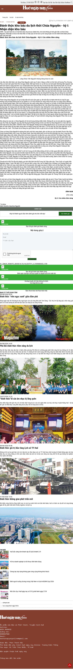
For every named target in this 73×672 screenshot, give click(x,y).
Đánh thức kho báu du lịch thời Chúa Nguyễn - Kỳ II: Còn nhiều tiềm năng (29, 37)
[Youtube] (41, 2)
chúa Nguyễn (16, 206)
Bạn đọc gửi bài (47, 2)
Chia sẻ (22, 22)
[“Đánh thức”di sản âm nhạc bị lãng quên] (36, 422)
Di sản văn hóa (19, 17)
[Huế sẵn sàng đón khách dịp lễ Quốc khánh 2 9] (4, 555)
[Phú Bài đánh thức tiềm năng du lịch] (36, 371)
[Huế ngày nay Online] (39, 8)
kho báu (9, 206)
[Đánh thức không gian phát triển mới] (36, 522)
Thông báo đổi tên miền (10, 658)
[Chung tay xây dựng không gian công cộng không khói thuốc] (4, 575)
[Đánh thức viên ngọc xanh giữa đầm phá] (36, 320)
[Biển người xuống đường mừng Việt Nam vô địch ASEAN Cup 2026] (4, 585)
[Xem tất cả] (3, 8)
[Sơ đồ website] (35, 2)
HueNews (67, 2)
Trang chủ (5, 17)
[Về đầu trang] (70, 665)
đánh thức (3, 206)
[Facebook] (38, 2)
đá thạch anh (6, 602)
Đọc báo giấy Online (58, 2)
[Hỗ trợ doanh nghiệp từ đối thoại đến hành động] (4, 565)
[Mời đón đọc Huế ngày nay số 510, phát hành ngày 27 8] (4, 595)
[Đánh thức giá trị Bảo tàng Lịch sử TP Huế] (36, 472)
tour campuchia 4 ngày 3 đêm (11, 606)
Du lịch (11, 17)
